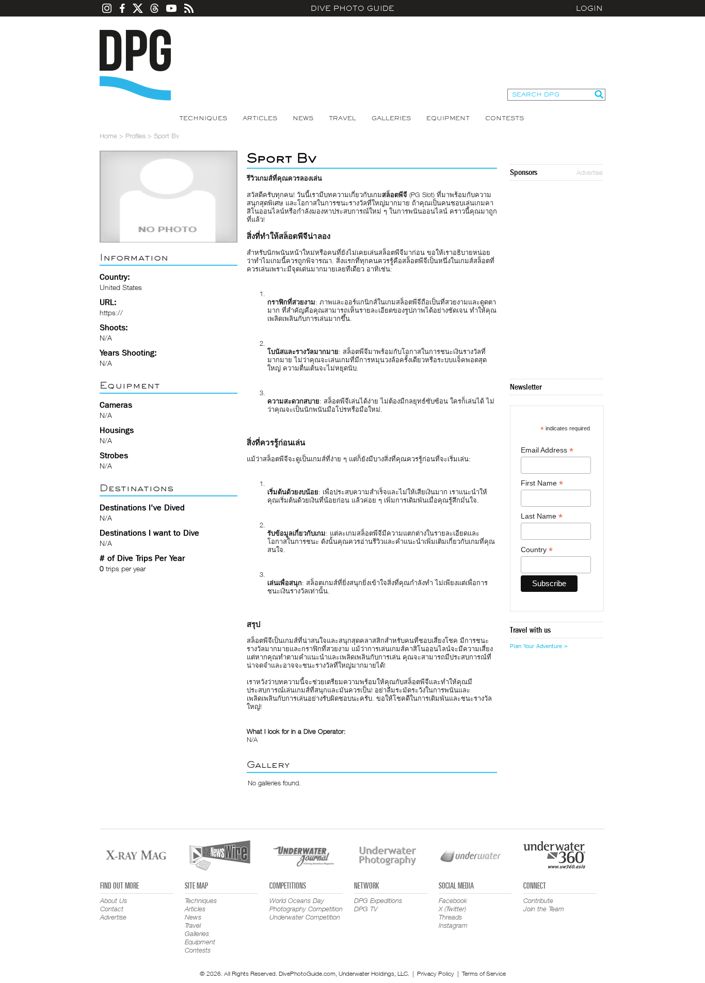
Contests (504, 118)
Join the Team (543, 909)
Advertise (589, 172)
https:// (111, 312)
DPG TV (366, 909)
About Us (113, 900)
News (303, 118)
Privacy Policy (435, 973)
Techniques (203, 118)
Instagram (453, 925)
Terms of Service (484, 973)
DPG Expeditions (378, 900)
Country (537, 550)
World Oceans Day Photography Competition (306, 904)
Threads (450, 917)
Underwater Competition (304, 917)
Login (589, 8)
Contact (111, 909)
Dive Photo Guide (352, 8)
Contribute (538, 900)
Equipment (448, 118)
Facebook (453, 900)
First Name (542, 483)
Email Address (547, 450)
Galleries (391, 118)
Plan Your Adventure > (539, 646)
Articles (260, 118)
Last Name (542, 516)
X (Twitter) (452, 909)
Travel (342, 118)
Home (108, 136)
